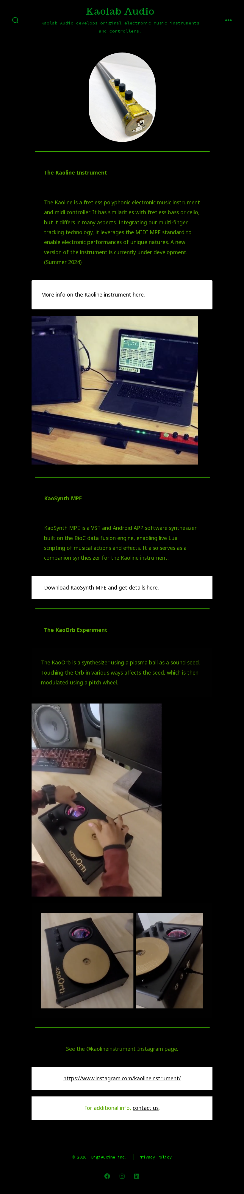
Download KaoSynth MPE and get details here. (101, 587)
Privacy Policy (155, 1157)
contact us (146, 1107)
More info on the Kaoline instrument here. (93, 294)
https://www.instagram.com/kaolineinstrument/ (122, 1078)
